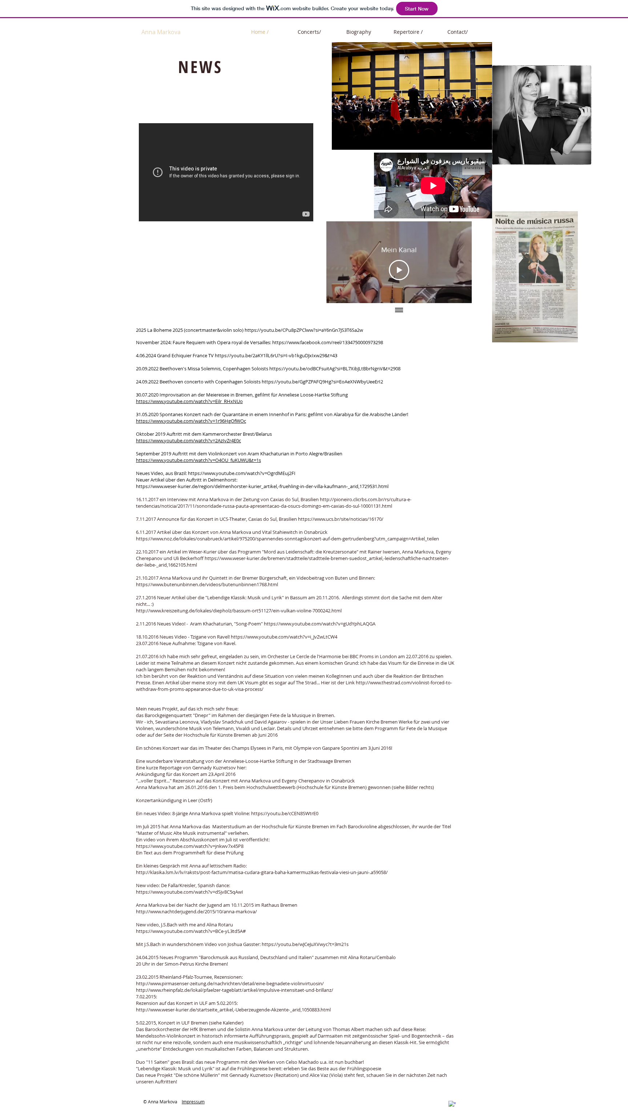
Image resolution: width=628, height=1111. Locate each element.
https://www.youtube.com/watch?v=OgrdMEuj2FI (241, 473)
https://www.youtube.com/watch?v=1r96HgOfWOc (191, 421)
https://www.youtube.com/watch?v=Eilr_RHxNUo (189, 401)
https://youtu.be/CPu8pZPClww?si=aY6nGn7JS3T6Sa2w (304, 330)
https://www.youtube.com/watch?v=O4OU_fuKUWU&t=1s (198, 460)
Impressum (193, 1101)
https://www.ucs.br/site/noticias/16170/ (340, 519)
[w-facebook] (452, 1104)
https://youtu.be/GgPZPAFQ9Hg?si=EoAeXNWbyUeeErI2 (322, 381)
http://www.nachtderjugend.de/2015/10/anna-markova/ (196, 911)
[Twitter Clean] (463, 1100)
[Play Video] (399, 270)
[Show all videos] (399, 310)
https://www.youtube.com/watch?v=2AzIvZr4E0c (188, 440)
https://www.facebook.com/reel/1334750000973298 (327, 342)
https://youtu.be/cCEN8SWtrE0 (284, 813)
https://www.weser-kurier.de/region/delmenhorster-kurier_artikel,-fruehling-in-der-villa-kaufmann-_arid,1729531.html (262, 486)
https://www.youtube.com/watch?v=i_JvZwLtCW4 (284, 636)
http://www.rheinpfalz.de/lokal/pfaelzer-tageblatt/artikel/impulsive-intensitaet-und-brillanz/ (234, 990)
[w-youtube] (475, 1100)
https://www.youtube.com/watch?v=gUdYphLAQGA (319, 623)
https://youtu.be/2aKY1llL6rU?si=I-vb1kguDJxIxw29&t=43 (276, 355)
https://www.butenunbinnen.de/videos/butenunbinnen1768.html (207, 584)
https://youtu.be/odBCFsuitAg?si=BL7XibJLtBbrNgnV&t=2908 (334, 368)
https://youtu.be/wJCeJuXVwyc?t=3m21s (305, 944)
